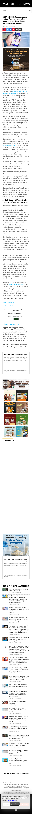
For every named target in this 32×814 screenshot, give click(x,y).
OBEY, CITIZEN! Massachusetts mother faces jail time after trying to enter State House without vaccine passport (19, 610)
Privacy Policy (12, 800)
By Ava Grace (18, 713)
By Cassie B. (17, 604)
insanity (22, 330)
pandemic (5, 336)
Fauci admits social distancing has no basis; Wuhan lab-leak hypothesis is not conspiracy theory (19, 736)
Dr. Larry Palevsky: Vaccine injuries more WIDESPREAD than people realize (18, 728)
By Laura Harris (18, 664)
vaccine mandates (13, 338)
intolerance (6, 332)
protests (21, 336)
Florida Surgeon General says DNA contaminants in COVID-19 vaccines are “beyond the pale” (18, 619)
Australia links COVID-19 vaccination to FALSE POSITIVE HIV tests (19, 744)
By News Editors (18, 654)
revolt (4, 338)
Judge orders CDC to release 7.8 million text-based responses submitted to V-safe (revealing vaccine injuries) (18, 694)
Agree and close (15, 804)
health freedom (14, 330)
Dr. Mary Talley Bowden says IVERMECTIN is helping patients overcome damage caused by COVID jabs (19, 761)
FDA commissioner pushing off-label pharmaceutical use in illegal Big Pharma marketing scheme (19, 677)
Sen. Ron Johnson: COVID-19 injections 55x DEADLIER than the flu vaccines (19, 710)
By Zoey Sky (17, 747)
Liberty (18, 332)
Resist (26, 336)
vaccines (21, 340)
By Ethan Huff (18, 592)
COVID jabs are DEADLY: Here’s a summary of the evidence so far (18, 685)
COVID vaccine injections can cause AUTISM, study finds (18, 590)
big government (18, 328)
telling (9, 145)
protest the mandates (15, 284)
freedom (5, 330)
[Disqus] (16, 465)
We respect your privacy (23, 787)
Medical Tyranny (13, 334)
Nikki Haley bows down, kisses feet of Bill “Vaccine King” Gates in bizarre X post (19, 639)
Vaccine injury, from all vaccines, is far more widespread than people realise (18, 752)
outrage (22, 334)
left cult (13, 332)
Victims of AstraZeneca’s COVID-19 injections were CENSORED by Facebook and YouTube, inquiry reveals (18, 719)
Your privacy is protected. (9, 370)
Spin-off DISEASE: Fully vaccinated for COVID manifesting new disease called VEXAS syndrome (19, 669)
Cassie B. (13, 26)
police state (13, 336)
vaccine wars (13, 340)
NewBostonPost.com (9, 306)
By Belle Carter (18, 740)
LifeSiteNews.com (8, 302)
